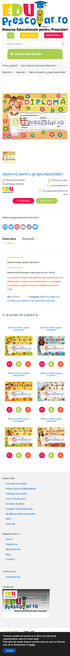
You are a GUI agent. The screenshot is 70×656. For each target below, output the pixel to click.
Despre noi (12, 544)
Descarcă (47, 200)
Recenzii (28, 239)
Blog (8, 554)
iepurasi (20, 72)
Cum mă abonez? (16, 498)
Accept (9, 651)
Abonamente (29, 35)
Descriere (9, 239)
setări (32, 644)
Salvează (25, 200)
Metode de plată (15, 503)
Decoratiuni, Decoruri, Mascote (38, 65)
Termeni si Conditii (16, 483)
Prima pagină (9, 65)
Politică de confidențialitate (21, 488)
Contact (10, 559)
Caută (63, 44)
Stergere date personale (19, 508)
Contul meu (53, 35)
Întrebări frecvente (16, 493)
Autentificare (13, 577)
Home (9, 539)
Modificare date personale (20, 513)
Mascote (7, 72)
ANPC (9, 519)
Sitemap (10, 524)
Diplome (44, 296)
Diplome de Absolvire (33, 300)
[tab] (9, 240)
